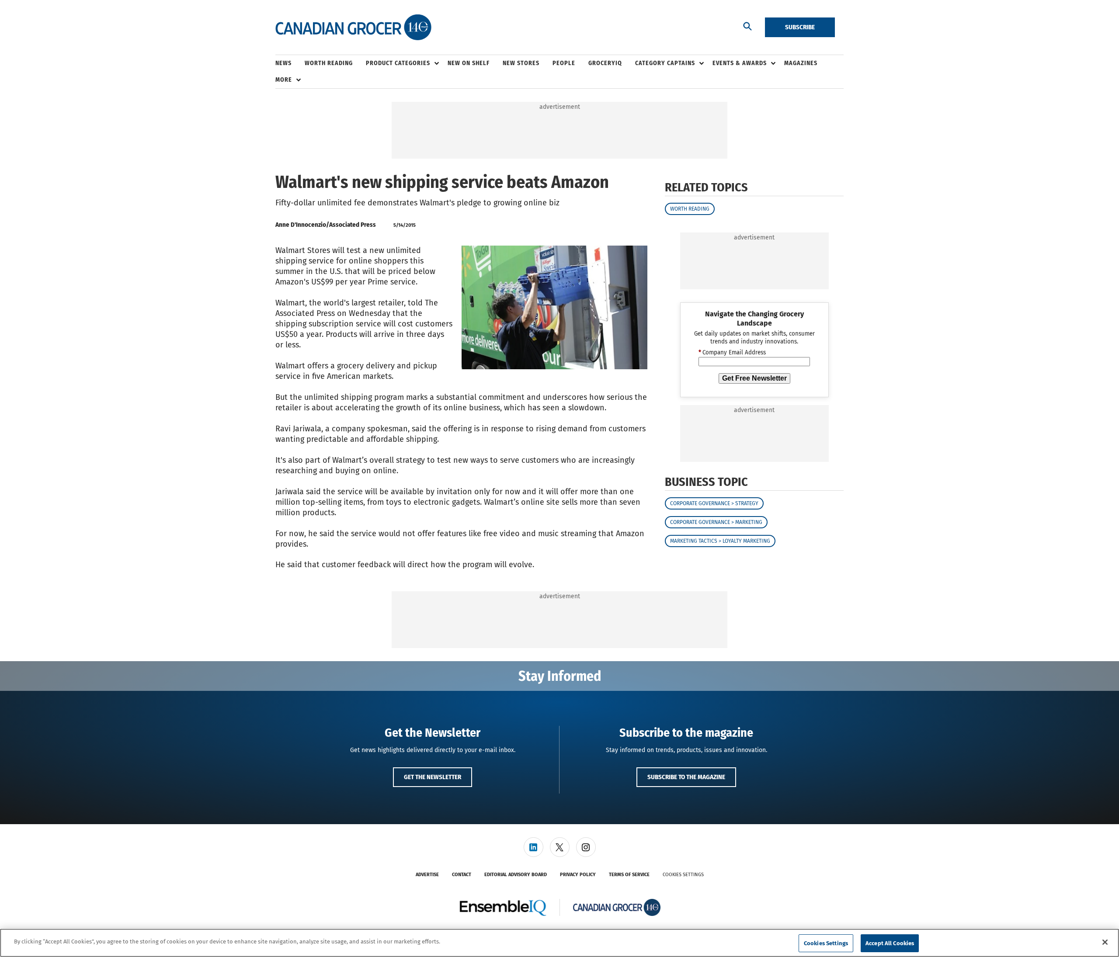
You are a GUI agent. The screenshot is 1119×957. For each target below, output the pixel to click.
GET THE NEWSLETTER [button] (432, 777)
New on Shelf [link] (469, 63)
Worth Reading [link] (329, 63)
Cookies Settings (683, 874)
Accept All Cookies (889, 943)
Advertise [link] (427, 874)
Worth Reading (689, 209)
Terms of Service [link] (629, 874)
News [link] (283, 63)
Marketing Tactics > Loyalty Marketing (720, 541)
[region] (559, 943)
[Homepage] (353, 27)
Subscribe (800, 27)
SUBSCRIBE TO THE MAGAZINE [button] (686, 777)
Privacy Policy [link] (578, 874)
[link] (533, 847)
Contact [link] (461, 874)
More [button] (283, 79)
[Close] (1105, 942)
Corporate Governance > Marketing (716, 523)
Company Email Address (732, 353)
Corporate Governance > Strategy (714, 504)
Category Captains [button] (665, 63)
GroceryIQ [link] (605, 63)
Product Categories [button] (398, 63)
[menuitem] (290, 63)
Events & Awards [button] (739, 63)
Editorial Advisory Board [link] (515, 874)
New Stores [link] (521, 63)
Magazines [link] (800, 63)
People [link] (564, 63)
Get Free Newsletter (754, 378)
